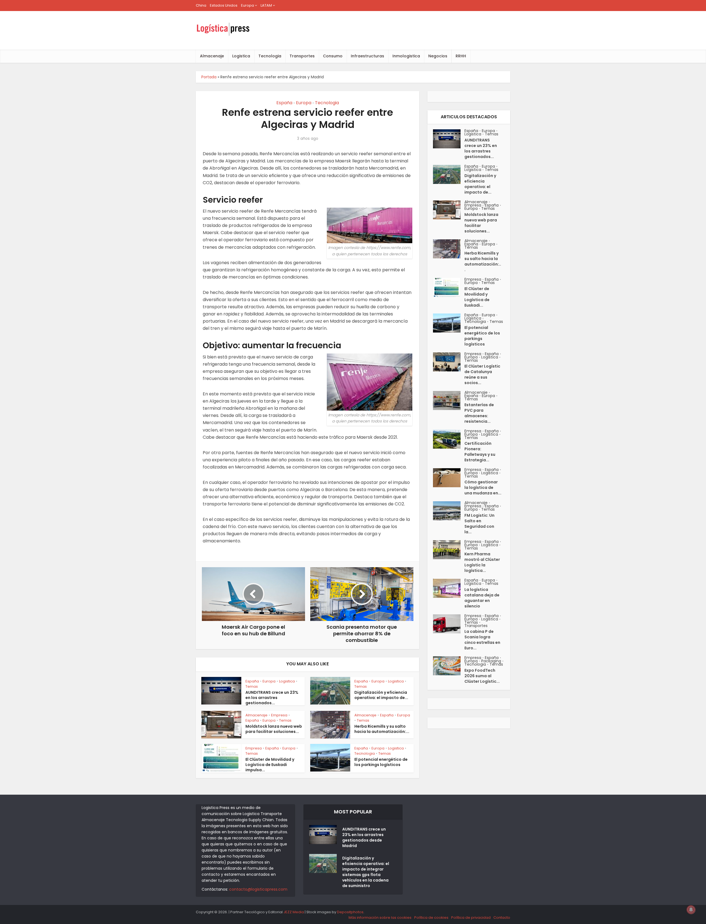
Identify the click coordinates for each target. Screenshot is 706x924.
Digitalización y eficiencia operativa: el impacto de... (381, 695)
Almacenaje (212, 56)
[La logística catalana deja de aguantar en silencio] (448, 588)
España (284, 103)
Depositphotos (350, 912)
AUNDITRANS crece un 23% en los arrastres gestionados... (271, 698)
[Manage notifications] (691, 909)
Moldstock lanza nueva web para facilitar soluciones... (273, 729)
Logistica (241, 56)
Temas (251, 686)
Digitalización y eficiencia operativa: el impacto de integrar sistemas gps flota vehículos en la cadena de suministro (365, 871)
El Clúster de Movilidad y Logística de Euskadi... (477, 297)
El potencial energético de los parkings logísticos (381, 762)
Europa (247, 5)
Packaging (491, 661)
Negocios (437, 56)
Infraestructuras (367, 56)
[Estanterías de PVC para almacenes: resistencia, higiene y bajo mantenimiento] (448, 400)
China (201, 5)
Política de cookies (431, 917)
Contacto (501, 917)
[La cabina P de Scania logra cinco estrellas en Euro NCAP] (448, 623)
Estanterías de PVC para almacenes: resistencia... (479, 413)
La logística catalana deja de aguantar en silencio (481, 598)
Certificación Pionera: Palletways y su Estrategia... (479, 452)
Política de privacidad (471, 917)
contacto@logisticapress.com (258, 889)
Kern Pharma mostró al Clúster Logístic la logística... (482, 562)
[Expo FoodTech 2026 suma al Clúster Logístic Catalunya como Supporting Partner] (448, 665)
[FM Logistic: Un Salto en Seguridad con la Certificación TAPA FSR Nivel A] (448, 510)
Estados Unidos (223, 5)
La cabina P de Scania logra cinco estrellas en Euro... (482, 640)
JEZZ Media (294, 912)
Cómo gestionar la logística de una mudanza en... (482, 487)
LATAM (266, 5)
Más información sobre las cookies (380, 917)
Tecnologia (269, 56)
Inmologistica (406, 56)
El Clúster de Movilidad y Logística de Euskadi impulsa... (269, 765)
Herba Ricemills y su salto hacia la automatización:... (381, 729)
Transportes (302, 56)
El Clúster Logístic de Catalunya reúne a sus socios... (482, 374)
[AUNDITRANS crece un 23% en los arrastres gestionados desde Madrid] (448, 138)
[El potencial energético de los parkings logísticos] (448, 323)
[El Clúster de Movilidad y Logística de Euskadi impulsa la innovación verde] (448, 287)
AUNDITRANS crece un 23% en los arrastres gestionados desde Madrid (364, 837)
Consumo (333, 56)
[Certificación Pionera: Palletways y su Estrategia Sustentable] (448, 439)
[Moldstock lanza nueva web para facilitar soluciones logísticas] (448, 209)
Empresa (279, 715)
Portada (208, 77)
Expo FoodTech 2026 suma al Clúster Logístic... (482, 676)
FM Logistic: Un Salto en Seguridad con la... (479, 524)
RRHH (461, 56)
